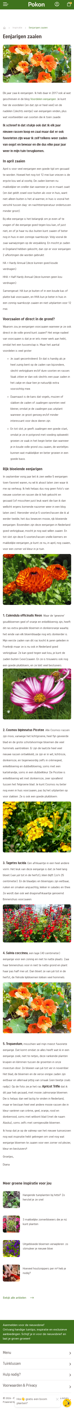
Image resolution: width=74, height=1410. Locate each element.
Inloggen (58, 4)
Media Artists (62, 1398)
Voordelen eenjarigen (43, 99)
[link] (11, 1199)
